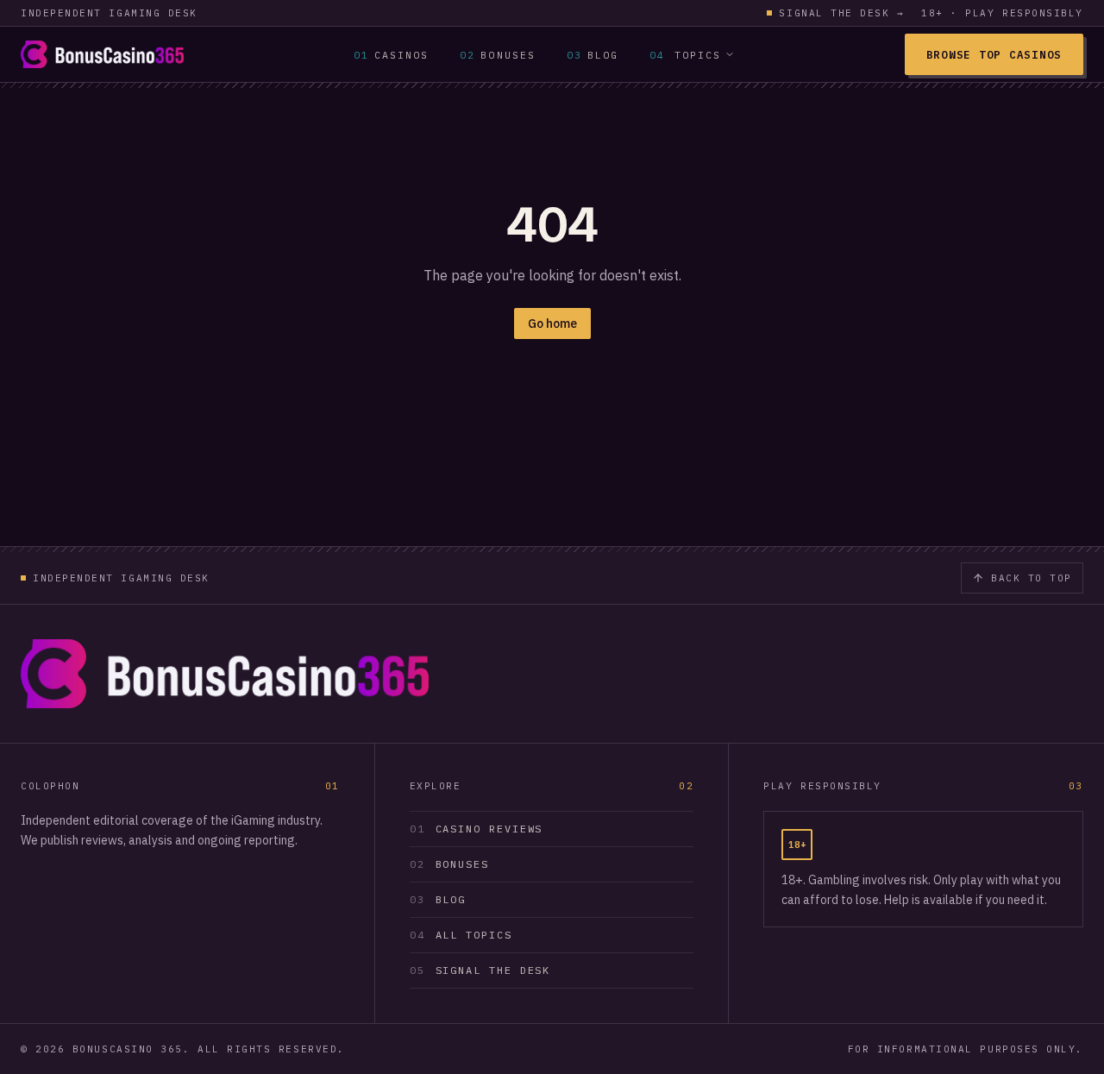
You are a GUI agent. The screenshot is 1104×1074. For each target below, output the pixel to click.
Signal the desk (841, 13)
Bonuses (498, 54)
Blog (592, 54)
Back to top (1031, 578)
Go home (552, 323)
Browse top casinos (994, 54)
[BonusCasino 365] (102, 54)
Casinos (392, 54)
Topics (685, 54)
